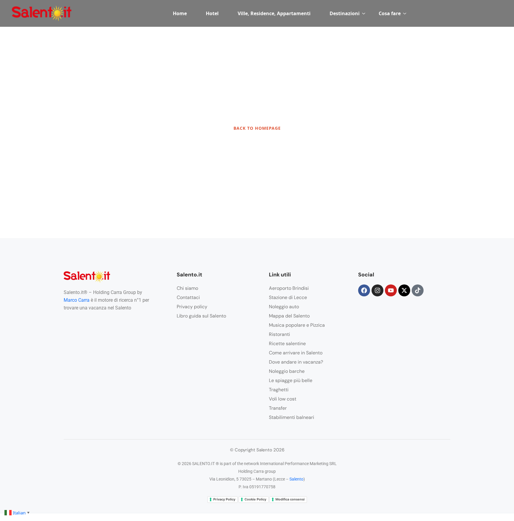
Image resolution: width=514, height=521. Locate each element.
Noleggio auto (284, 306)
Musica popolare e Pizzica (297, 325)
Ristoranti (279, 334)
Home (180, 13)
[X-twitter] (404, 290)
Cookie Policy (255, 499)
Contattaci (188, 297)
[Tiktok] (418, 290)
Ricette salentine (287, 343)
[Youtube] (391, 290)
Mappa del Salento (289, 316)
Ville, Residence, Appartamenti (274, 13)
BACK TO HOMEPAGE (257, 128)
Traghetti (279, 390)
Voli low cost (282, 399)
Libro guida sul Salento (201, 316)
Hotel (212, 13)
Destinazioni (345, 13)
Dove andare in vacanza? (296, 362)
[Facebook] (364, 290)
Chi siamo (187, 288)
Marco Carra (77, 300)
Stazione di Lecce (288, 297)
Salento (296, 479)
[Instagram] (377, 290)
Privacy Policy (224, 499)
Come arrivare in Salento (295, 353)
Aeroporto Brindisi (289, 288)
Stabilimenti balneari (291, 417)
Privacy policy (192, 306)
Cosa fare (390, 13)
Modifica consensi (290, 499)
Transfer (278, 408)
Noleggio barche (287, 371)
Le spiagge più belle (290, 380)
